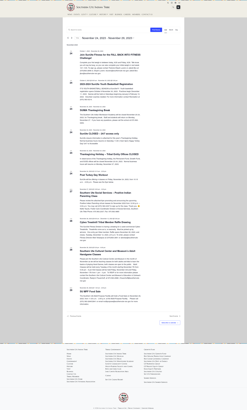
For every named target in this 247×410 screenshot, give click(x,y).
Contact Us (147, 14)
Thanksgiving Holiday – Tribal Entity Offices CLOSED (109, 154)
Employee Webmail (148, 408)
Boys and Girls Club (113, 369)
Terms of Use (122, 408)
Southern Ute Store (74, 379)
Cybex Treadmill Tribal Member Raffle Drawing (105, 222)
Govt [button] (83, 14)
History (70, 366)
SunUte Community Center (116, 364)
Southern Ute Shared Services (155, 382)
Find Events (156, 30)
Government (72, 361)
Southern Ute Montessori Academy (119, 361)
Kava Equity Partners (152, 369)
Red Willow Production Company (157, 356)
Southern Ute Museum (114, 356)
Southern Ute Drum (113, 359)
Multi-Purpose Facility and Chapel (119, 366)
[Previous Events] (68, 38)
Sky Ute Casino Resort (114, 380)
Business (118, 14)
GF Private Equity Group (153, 366)
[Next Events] (72, 38)
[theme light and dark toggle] (178, 7)
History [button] (103, 14)
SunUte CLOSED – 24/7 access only (99, 133)
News (70, 14)
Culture (70, 364)
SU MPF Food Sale (90, 291)
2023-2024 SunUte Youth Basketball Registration (106, 84)
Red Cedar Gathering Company (156, 359)
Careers (127, 14)
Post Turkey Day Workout (94, 174)
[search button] (173, 7)
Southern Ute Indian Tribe (115, 354)
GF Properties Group (152, 364)
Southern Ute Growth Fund (155, 354)
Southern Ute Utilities (153, 371)
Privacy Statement (134, 408)
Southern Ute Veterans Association (81, 382)
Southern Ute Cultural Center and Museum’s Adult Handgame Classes (107, 252)
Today (77, 38)
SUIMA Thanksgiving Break (95, 110)
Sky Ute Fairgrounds (152, 374)
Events (77, 14)
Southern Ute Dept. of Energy (155, 361)
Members (136, 14)
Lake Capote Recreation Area (116, 371)
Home (69, 354)
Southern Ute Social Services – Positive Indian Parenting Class (105, 194)
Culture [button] (92, 14)
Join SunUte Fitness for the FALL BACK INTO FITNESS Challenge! (110, 56)
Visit (111, 14)
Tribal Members (73, 376)
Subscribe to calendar (169, 323)
